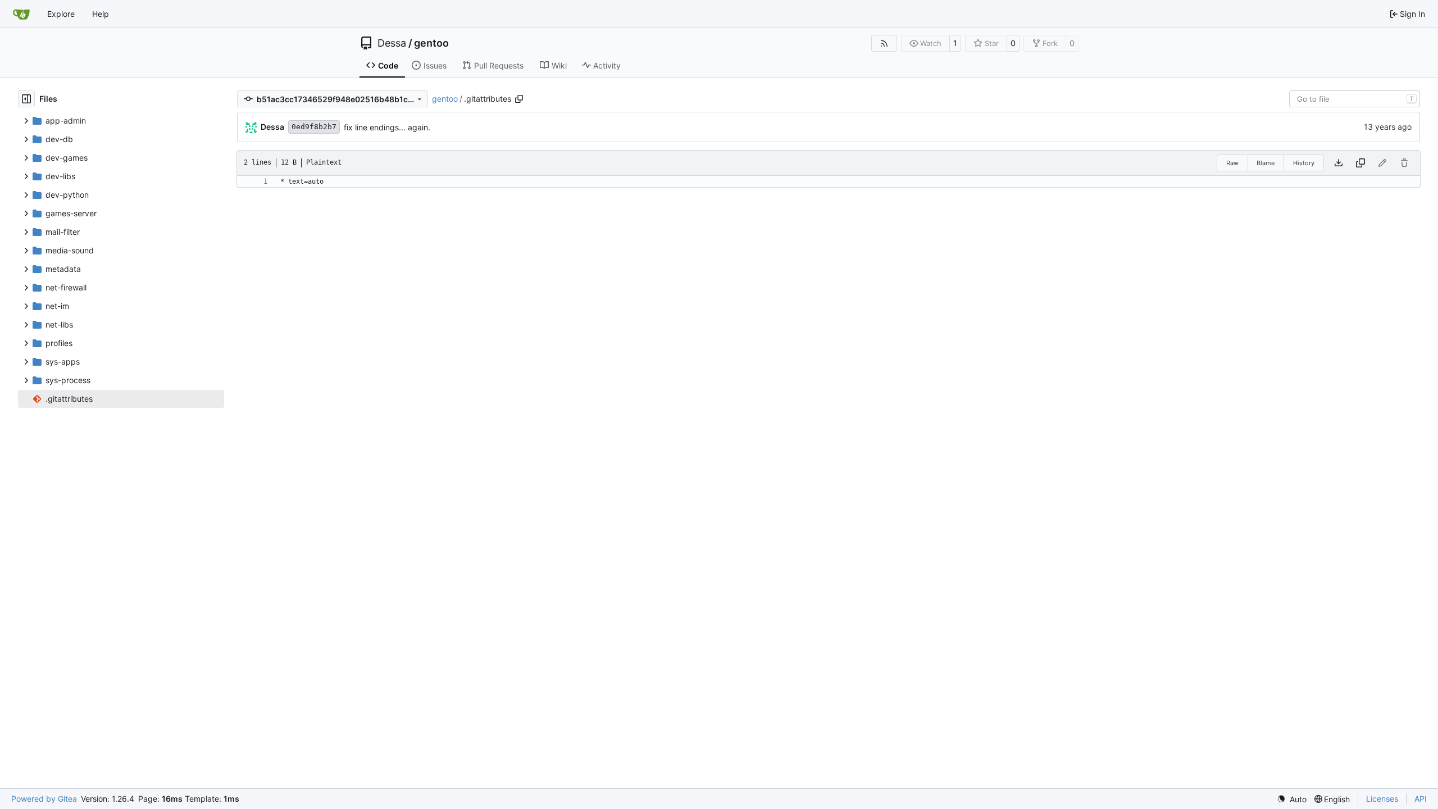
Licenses (1382, 798)
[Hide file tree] (26, 98)
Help (100, 14)
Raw (1232, 163)
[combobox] (1354, 98)
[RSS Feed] (884, 43)
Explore (61, 14)
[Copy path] (519, 99)
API (1420, 798)
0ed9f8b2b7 (314, 126)
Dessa (391, 43)
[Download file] (1339, 163)
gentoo (431, 43)
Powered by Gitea (44, 798)
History (1303, 163)
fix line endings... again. (387, 127)
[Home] (21, 14)
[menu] (1292, 799)
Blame (1266, 163)
